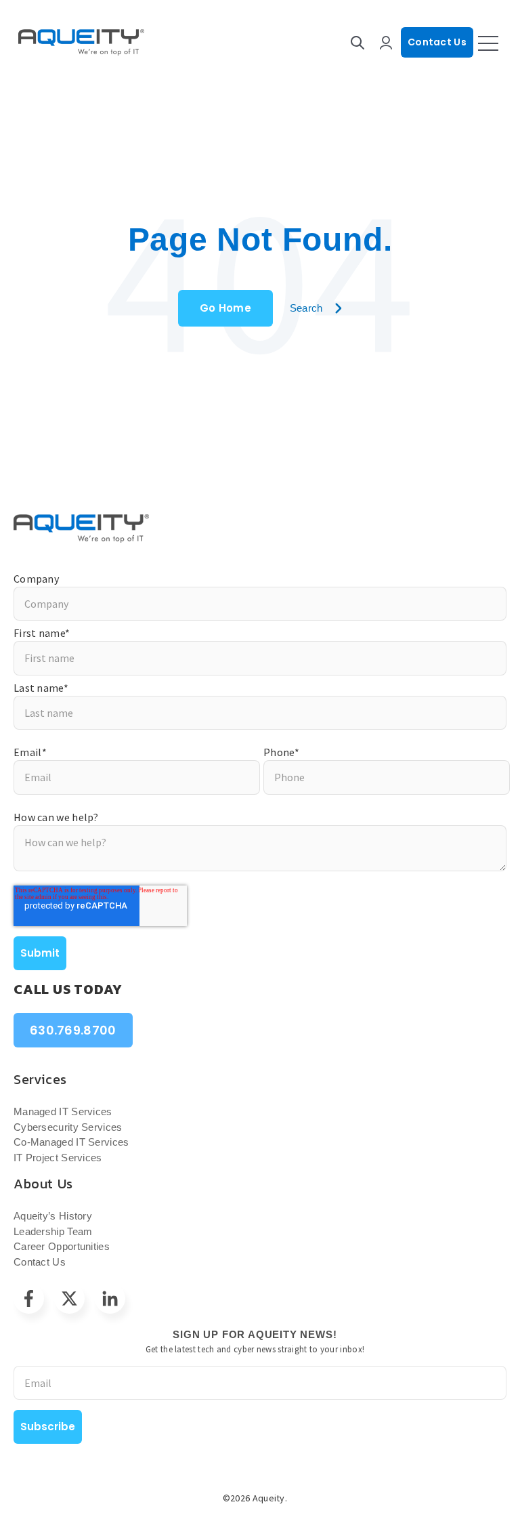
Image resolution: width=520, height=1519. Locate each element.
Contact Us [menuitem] (40, 1262)
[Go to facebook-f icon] (29, 1298)
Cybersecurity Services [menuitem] (68, 1127)
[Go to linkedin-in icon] (110, 1298)
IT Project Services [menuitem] (58, 1157)
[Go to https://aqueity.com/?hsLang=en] (260, 528)
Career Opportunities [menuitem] (62, 1246)
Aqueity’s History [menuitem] (53, 1216)
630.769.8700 (73, 1030)
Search (306, 308)
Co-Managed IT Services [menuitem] (71, 1142)
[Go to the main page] (81, 42)
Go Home (225, 308)
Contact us (437, 42)
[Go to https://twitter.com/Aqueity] (69, 1298)
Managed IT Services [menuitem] (63, 1111)
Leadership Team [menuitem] (53, 1231)
